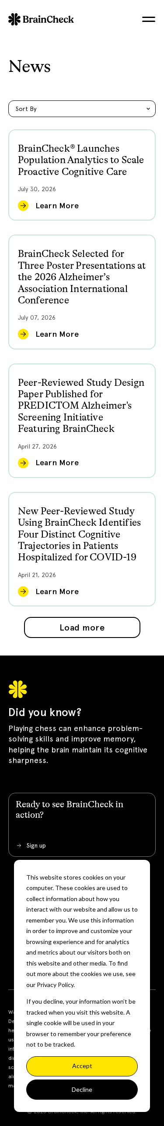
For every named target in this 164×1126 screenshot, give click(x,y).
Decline (82, 1089)
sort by (26, 108)
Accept (82, 1065)
